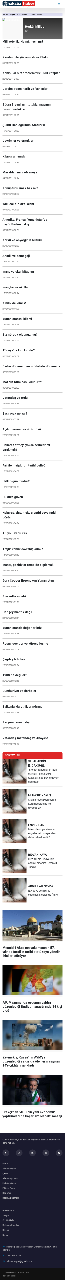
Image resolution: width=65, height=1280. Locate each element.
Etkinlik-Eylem (8, 1188)
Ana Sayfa (10, 15)
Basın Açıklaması (10, 1198)
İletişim (5, 1215)
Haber (5, 1163)
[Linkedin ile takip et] (32, 1152)
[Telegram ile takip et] (59, 1152)
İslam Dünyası (9, 1168)
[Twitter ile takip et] (19, 1152)
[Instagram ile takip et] (45, 1152)
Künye (5, 1235)
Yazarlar (22, 15)
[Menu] (59, 4)
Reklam (6, 1230)
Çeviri (5, 1173)
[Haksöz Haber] (18, 4)
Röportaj (6, 1193)
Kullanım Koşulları (11, 1225)
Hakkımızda (8, 1210)
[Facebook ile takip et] (5, 1152)
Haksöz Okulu (9, 1183)
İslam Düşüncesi (10, 1178)
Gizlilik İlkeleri (8, 1220)
